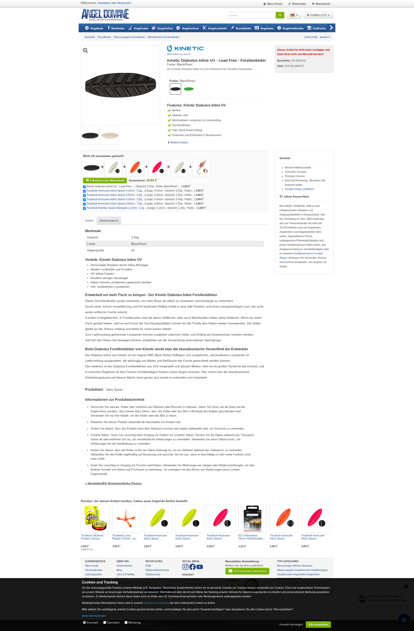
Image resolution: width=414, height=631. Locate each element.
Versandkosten (94, 570)
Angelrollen (299, 574)
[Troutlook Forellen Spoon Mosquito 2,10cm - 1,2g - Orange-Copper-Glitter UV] (201, 167)
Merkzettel (299, 3)
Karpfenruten (284, 574)
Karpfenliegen (319, 570)
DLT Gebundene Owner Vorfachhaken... (251, 537)
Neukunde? (124, 3)
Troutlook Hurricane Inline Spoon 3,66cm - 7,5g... (115, 203)
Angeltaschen (303, 570)
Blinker (297, 565)
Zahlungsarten (93, 574)
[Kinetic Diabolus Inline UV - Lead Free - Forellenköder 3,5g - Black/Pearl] (90, 135)
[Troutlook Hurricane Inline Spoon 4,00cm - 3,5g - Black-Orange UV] (135, 167)
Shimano (307, 565)
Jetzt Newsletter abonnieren (250, 571)
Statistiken (113, 622)
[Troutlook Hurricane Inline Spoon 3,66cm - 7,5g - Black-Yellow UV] (189, 518)
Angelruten (313, 574)
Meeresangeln (285, 570)
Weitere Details (179, 142)
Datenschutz (153, 574)
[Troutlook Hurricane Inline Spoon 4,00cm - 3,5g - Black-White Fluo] (113, 167)
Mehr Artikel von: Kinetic (179, 54)
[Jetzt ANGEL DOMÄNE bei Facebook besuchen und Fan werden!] (185, 569)
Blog (119, 570)
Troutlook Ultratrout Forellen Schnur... (92, 537)
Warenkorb (323, 3)
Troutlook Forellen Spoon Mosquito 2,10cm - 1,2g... (116, 207)
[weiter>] (325, 37)
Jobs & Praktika (125, 574)
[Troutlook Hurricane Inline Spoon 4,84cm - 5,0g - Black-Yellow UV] (158, 518)
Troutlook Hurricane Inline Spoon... (155, 537)
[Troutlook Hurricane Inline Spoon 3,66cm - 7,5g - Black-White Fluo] (179, 167)
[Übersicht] (311, 37)
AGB (148, 565)
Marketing (134, 622)
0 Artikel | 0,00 (318, 15)
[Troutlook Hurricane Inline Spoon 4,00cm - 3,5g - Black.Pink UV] (157, 167)
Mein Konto (274, 3)
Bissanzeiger (284, 565)
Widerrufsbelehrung (157, 570)
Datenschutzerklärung (156, 602)
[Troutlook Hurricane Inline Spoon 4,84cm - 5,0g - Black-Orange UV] (284, 518)
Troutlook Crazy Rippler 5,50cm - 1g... (124, 537)
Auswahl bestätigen (291, 624)
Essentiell (92, 622)
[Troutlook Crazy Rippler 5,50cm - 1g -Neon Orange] (126, 518)
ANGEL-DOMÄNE (107, 15)
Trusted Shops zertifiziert (299, 189)
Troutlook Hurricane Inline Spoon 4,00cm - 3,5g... (115, 190)
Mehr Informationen (94, 615)
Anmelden (104, 3)
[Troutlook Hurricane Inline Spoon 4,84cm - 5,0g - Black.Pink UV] (315, 518)
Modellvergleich (109, 220)
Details (89, 220)
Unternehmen (124, 565)
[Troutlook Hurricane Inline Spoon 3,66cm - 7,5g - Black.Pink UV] (221, 518)
